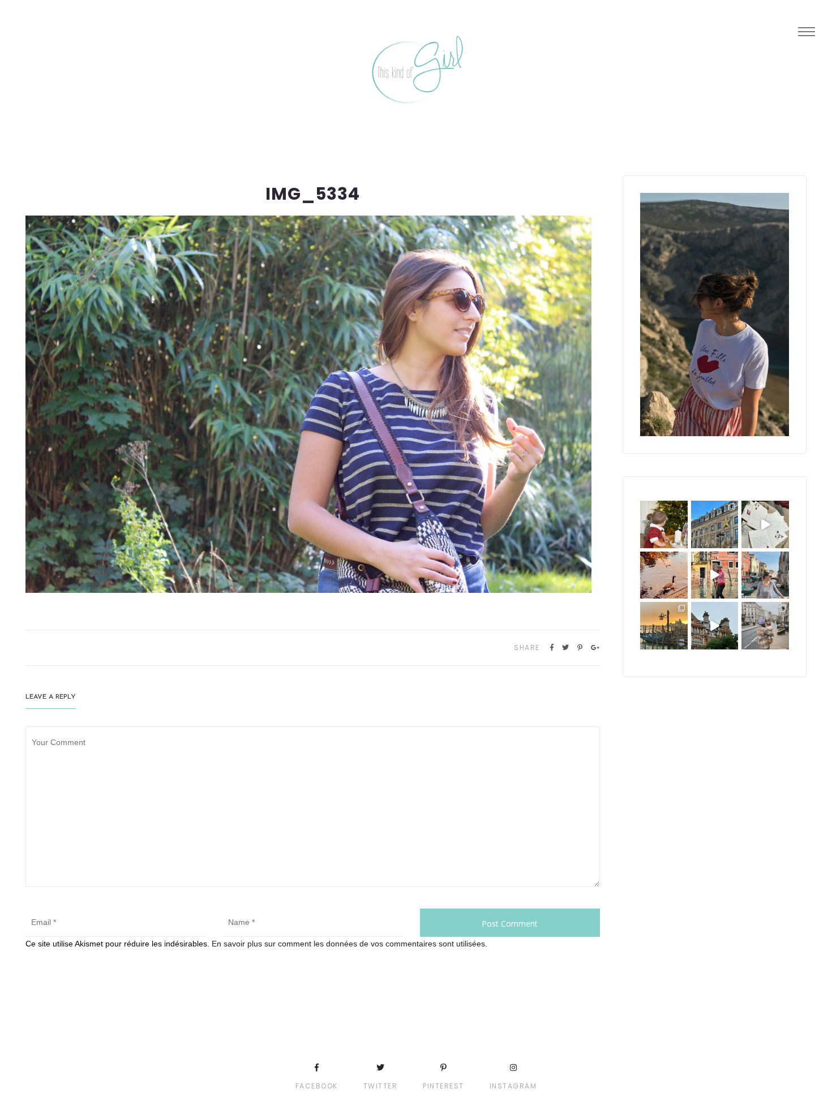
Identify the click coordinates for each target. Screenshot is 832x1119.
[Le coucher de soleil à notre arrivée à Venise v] (664, 625)
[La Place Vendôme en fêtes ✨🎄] (715, 524)
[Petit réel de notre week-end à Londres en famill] (715, 625)
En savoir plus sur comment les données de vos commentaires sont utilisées (348, 943)
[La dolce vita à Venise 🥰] (765, 575)
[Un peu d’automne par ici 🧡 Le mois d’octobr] (664, 575)
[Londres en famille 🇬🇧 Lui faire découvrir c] (765, 625)
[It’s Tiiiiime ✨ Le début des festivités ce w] (664, 524)
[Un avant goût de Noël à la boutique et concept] (765, 524)
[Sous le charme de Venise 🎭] (715, 575)
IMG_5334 (312, 194)
